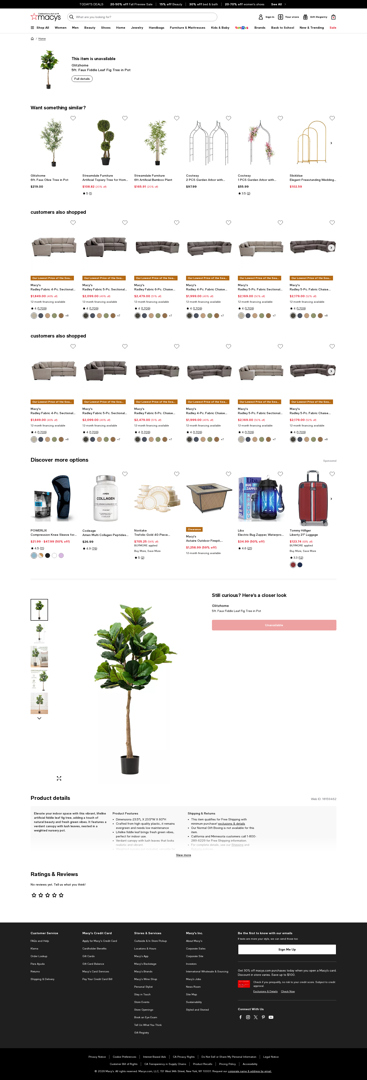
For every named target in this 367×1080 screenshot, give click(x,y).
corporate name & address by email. (250, 1071)
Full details (82, 78)
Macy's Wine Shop (145, 979)
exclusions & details (231, 823)
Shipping (237, 845)
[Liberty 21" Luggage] (313, 498)
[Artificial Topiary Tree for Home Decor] (105, 142)
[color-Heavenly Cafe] (61, 315)
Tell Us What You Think (148, 1025)
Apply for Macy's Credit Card (99, 940)
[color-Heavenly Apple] (54, 315)
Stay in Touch (142, 994)
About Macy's (194, 940)
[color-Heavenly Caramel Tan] (99, 315)
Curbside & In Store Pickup (150, 940)
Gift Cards (88, 956)
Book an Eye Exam (145, 1017)
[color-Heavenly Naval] (40, 315)
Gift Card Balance (93, 963)
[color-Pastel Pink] (61, 555)
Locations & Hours (145, 948)
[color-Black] (47, 555)
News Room (193, 986)
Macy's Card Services (95, 971)
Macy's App (141, 956)
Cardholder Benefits (94, 948)
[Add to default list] (73, 118)
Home (42, 38)
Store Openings (143, 1009)
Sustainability (194, 1002)
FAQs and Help (40, 940)
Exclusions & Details (265, 991)
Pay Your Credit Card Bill (97, 979)
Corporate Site (194, 956)
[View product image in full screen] (59, 778)
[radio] (34, 315)
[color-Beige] (40, 555)
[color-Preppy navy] (299, 564)
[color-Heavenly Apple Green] (106, 315)
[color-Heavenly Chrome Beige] (34, 315)
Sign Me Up (287, 949)
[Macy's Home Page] (46, 17)
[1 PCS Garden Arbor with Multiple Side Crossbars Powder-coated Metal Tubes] (261, 142)
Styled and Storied (197, 1009)
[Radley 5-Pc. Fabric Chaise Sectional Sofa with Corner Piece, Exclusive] (313, 246)
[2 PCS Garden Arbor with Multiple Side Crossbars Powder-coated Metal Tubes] (209, 142)
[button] (119, 688)
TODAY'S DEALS (91, 4)
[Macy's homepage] (32, 38)
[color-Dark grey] (54, 555)
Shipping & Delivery (42, 979)
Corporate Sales (195, 948)
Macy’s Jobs (193, 979)
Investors (191, 963)
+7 (118, 315)
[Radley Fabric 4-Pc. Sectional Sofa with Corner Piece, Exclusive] (54, 246)
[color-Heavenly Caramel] (47, 315)
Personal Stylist (143, 986)
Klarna (34, 948)
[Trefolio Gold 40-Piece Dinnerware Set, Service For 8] (157, 498)
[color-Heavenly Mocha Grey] (85, 315)
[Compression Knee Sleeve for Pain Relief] (54, 498)
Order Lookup (39, 956)
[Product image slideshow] (130, 688)
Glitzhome (80, 65)
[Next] (331, 143)
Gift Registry (141, 1032)
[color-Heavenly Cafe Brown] (113, 315)
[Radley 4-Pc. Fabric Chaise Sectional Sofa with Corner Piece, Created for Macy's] (209, 246)
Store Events (141, 1002)
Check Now (288, 991)
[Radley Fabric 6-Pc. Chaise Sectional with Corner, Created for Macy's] (157, 246)
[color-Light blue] (34, 555)
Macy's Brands (143, 971)
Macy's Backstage (145, 963)
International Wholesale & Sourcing (207, 971)
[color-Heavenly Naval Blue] (92, 315)
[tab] (39, 610)
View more (183, 855)
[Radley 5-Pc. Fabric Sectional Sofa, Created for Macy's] (261, 246)
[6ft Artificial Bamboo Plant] (157, 142)
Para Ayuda (38, 963)
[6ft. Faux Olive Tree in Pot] (54, 142)
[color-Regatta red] (293, 564)
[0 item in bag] (333, 17)
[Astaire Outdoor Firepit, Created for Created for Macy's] (209, 498)
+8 (66, 315)
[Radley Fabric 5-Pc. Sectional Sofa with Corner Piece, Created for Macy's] (105, 246)
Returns (196, 849)
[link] (54, 181)
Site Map (191, 994)
